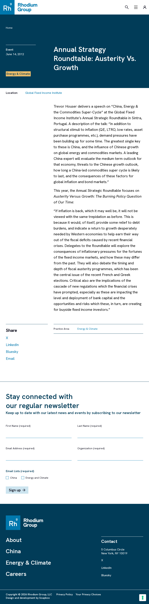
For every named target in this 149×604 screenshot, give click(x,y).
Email (10, 358)
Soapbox (44, 597)
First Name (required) (18, 425)
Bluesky (12, 351)
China (13, 477)
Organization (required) (91, 448)
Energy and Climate (37, 477)
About (14, 540)
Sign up (15, 490)
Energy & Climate (28, 562)
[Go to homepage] (20, 7)
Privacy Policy (64, 594)
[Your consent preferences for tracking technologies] (142, 597)
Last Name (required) (89, 425)
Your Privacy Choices (88, 594)
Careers (16, 574)
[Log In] (144, 7)
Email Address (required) (20, 448)
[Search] (127, 7)
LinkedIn (12, 344)
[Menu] (136, 7)
